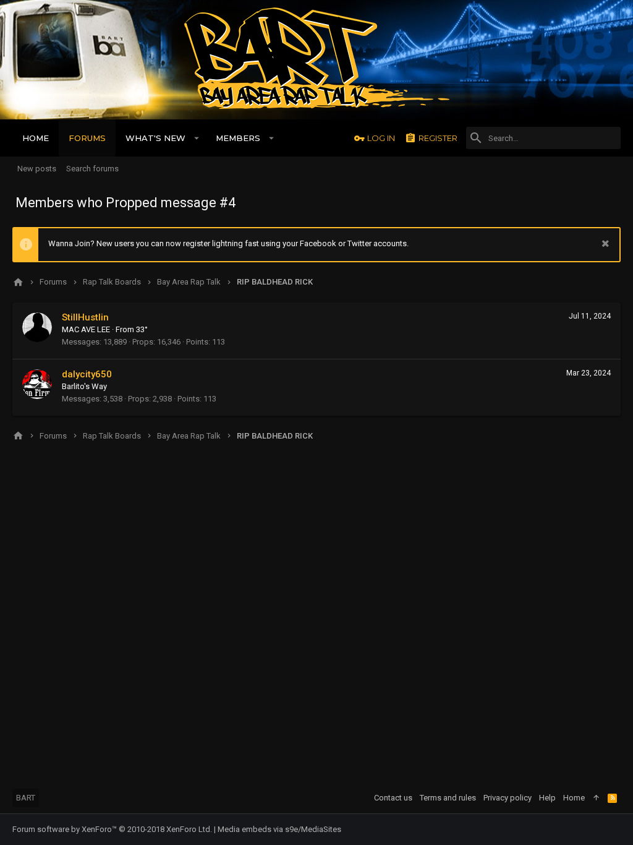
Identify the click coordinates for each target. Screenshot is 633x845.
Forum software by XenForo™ (112, 829)
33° (142, 329)
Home (574, 797)
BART (25, 797)
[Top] (596, 798)
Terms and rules (448, 797)
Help (547, 797)
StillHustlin (85, 317)
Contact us (393, 797)
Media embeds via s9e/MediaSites (279, 829)
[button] (197, 138)
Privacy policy (507, 797)
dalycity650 (87, 374)
